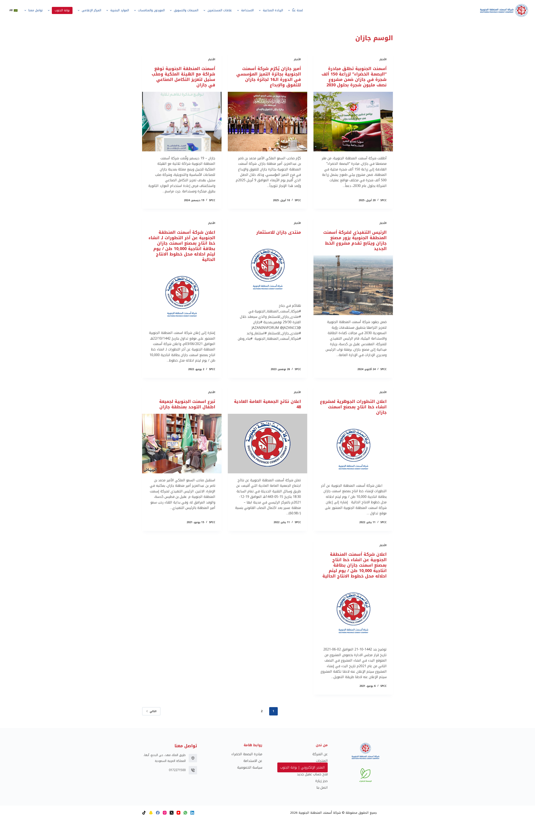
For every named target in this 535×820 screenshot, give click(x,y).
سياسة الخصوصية (249, 767)
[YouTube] (178, 813)
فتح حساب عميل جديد (312, 774)
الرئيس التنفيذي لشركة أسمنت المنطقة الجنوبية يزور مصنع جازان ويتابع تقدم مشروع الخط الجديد (355, 240)
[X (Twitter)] (171, 813)
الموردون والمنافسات (151, 10)
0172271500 (177, 770)
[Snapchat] (151, 813)
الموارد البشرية (119, 10)
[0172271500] (193, 770)
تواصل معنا (35, 10)
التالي (153, 711)
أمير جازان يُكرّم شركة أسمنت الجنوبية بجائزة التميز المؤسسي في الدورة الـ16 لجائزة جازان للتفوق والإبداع (268, 77)
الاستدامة (247, 10)
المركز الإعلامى (91, 10)
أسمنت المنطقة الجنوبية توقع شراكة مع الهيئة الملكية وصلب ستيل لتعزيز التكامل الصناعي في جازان (183, 77)
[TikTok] (144, 813)
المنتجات (322, 760)
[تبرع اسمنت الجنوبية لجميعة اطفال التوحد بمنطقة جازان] (182, 443)
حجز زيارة (321, 781)
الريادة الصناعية (273, 10)
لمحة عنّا (297, 10)
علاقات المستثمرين (220, 10)
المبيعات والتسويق (186, 10)
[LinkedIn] (192, 813)
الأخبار (383, 59)
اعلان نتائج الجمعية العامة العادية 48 (267, 404)
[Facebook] (158, 813)
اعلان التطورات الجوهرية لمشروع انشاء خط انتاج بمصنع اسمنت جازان (353, 406)
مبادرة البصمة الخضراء (246, 754)
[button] (13, 10)
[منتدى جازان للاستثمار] (267, 269)
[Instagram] (165, 813)
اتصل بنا (322, 787)
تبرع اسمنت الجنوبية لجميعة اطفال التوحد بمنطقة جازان (187, 404)
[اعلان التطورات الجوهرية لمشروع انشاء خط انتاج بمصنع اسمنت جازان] (353, 449)
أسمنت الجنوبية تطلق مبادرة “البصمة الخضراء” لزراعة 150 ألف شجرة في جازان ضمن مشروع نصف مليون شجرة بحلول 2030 (354, 77)
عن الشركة (320, 754)
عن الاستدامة (252, 760)
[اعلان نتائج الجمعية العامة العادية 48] (267, 443)
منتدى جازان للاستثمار (278, 232)
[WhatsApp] (185, 813)
